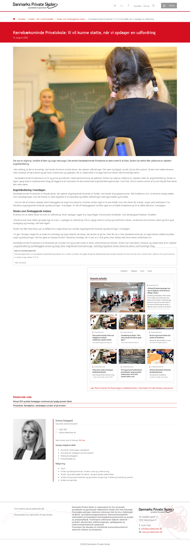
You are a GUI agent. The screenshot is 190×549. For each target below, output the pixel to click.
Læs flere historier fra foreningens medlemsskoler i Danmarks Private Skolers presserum (132, 387)
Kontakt (137, 5)
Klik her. (82, 440)
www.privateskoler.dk (152, 531)
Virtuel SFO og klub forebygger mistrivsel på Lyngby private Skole (42, 401)
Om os (146, 5)
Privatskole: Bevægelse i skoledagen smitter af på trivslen (39, 405)
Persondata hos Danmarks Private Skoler (33, 514)
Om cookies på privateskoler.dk (29, 508)
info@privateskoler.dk (151, 528)
